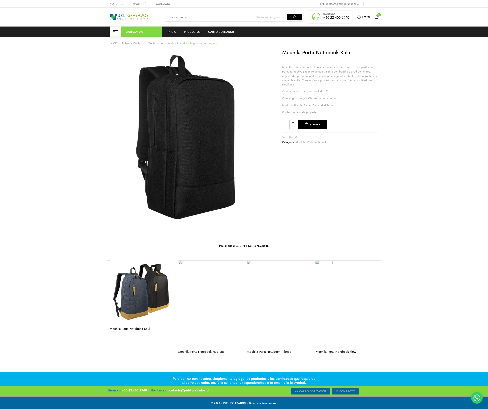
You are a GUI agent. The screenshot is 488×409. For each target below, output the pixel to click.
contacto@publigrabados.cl (342, 4)
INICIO (114, 43)
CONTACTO (163, 4)
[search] (294, 17)
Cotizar (315, 124)
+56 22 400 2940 (336, 17)
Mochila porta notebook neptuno (201, 352)
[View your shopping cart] (376, 17)
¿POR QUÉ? (140, 4)
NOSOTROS (117, 4)
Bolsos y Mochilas (133, 43)
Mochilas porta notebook (163, 43)
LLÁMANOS (329, 14)
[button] (310, 391)
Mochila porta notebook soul (130, 329)
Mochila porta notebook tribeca (269, 352)
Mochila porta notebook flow (335, 352)
